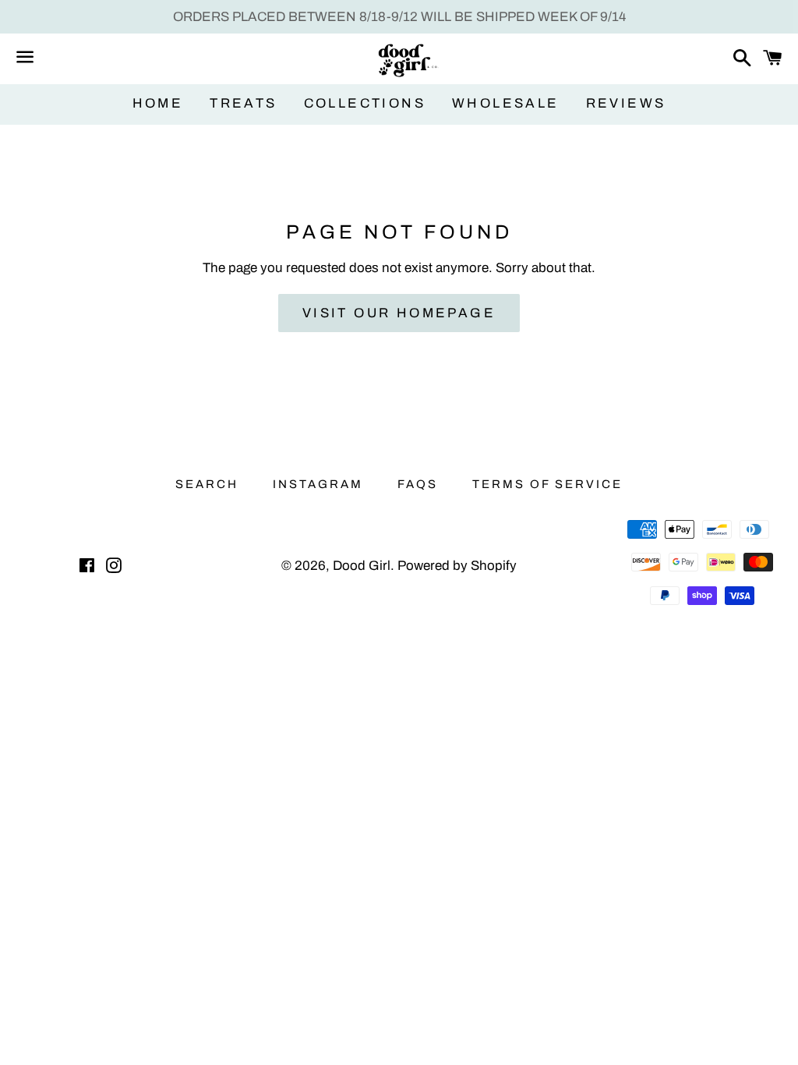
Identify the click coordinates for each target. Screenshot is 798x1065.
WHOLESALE (506, 103)
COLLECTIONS (364, 103)
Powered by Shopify (457, 565)
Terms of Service (547, 484)
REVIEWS (626, 103)
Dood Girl (361, 565)
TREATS (243, 103)
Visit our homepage (399, 313)
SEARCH (206, 484)
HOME (158, 103)
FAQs (417, 484)
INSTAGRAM (318, 484)
